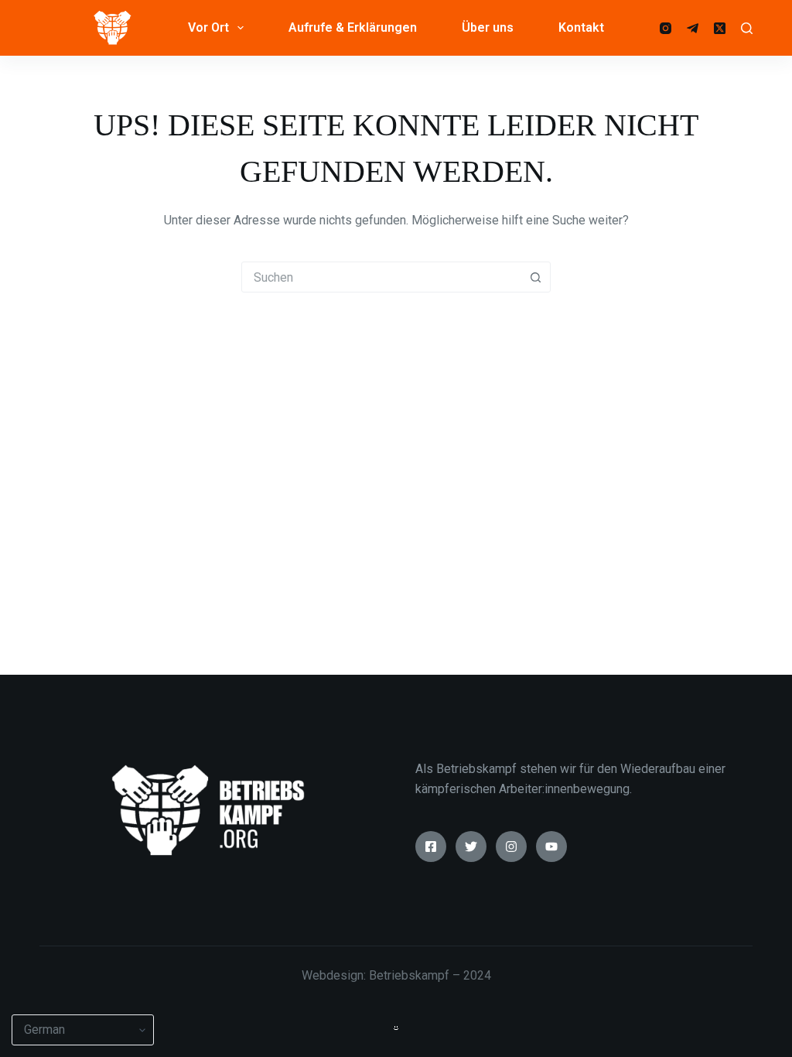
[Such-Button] (535, 277)
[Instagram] (665, 28)
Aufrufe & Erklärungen (352, 27)
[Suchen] (747, 28)
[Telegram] (692, 28)
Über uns (488, 27)
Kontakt (581, 27)
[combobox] (381, 277)
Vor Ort (208, 27)
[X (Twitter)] (719, 28)
